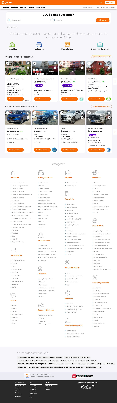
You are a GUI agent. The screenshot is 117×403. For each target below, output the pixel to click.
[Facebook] (81, 386)
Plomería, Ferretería (100, 257)
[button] (28, 67)
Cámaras (70, 210)
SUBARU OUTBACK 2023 (93, 367)
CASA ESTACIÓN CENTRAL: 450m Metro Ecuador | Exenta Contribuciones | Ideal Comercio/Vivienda (50, 367)
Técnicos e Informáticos (47, 288)
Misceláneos (98, 237)
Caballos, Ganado (100, 186)
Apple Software (72, 207)
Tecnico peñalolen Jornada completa (77, 357)
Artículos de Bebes (18, 260)
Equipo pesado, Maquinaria (48, 206)
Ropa (14, 323)
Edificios (15, 230)
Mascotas (96, 178)
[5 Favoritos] (62, 63)
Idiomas (42, 282)
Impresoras (70, 222)
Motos (41, 186)
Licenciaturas (43, 285)
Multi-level (97, 291)
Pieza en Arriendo (18, 227)
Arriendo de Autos (45, 192)
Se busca (15, 278)
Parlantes (70, 231)
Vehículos (14, 7)
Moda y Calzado (17, 314)
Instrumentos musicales (75, 276)
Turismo (96, 326)
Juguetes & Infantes (46, 310)
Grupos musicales (73, 282)
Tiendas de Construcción (102, 269)
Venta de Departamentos (20, 186)
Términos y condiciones (33, 386)
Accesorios (43, 195)
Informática (70, 216)
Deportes (69, 298)
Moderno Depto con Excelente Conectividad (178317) (83, 364)
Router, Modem (72, 237)
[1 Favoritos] (34, 63)
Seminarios (43, 294)
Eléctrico (97, 251)
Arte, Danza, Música (46, 279)
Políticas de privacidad (33, 390)
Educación (42, 274)
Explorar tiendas (87, 7)
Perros (96, 203)
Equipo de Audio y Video (75, 219)
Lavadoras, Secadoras (74, 249)
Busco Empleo (71, 186)
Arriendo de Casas (18, 203)
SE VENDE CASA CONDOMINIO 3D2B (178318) (32, 364)
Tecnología (69, 199)
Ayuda (17, 388)
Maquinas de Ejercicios (74, 309)
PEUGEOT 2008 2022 (56, 364)
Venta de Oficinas (18, 192)
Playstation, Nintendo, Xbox (76, 234)
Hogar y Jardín (16, 255)
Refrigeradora (71, 251)
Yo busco (42, 260)
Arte (68, 273)
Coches (42, 318)
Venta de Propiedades (19, 183)
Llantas (41, 221)
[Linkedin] (90, 386)
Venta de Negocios (100, 303)
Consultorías (98, 305)
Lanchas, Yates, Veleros (47, 254)
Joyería (14, 308)
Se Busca (42, 224)
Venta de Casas (17, 189)
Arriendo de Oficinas (19, 209)
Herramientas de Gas (101, 246)
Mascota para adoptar (101, 206)
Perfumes (15, 317)
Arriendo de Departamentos (21, 206)
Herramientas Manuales (102, 243)
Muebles (15, 272)
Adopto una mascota (101, 209)
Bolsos (14, 305)
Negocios (15, 239)
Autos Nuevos (44, 189)
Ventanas (15, 284)
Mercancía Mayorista (73, 325)
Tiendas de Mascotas (101, 195)
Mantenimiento (99, 266)
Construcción (97, 226)
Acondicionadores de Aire (75, 246)
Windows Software (73, 243)
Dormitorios (16, 275)
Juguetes (42, 321)
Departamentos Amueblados (22, 218)
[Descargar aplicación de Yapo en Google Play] (89, 376)
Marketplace (40, 7)
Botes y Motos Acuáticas (47, 251)
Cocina (14, 263)
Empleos (68, 178)
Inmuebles (5, 7)
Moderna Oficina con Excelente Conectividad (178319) (78, 361)
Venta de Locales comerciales (22, 195)
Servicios (97, 260)
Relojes (14, 320)
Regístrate (18, 396)
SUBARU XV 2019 (109, 364)
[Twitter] (87, 386)
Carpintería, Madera (100, 231)
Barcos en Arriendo (45, 249)
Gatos (96, 189)
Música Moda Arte (72, 268)
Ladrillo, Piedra (99, 254)
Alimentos (97, 183)
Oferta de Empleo (73, 183)
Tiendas (47, 389)
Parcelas (15, 233)
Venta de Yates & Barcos (47, 257)
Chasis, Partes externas (47, 203)
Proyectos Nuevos (18, 242)
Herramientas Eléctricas (102, 240)
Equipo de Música (45, 209)
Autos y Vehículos (45, 178)
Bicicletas (70, 303)
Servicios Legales (99, 323)
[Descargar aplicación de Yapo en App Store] (80, 376)
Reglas (31, 397)
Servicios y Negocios (100, 283)
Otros (14, 287)
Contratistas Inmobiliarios (102, 234)
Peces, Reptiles (99, 201)
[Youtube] (93, 386)
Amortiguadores (44, 198)
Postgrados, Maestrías (46, 291)
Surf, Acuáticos (72, 312)
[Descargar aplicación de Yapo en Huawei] (74, 376)
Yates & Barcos (44, 240)
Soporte (17, 390)
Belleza (13, 300)
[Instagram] (84, 386)
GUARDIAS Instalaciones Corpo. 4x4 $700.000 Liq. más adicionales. (40, 357)
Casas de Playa (17, 221)
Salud (96, 320)
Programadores (99, 311)
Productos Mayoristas (101, 294)
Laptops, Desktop (73, 225)
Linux (68, 228)
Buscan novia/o (99, 198)
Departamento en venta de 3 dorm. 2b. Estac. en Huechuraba (38, 361)
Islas (13, 236)
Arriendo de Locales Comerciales (23, 212)
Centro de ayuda (110, 7)
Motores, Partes (44, 215)
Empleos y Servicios (27, 7)
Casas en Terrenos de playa (21, 224)
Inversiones (97, 288)
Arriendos (15, 201)
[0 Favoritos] (7, 63)
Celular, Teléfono (72, 213)
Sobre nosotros (19, 385)
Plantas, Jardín (17, 269)
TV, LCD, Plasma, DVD (74, 240)
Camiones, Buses (45, 201)
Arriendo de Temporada (20, 215)
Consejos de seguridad (99, 7)
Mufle (41, 212)
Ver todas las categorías (48, 386)
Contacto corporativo (18, 393)
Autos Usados (44, 183)
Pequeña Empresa (100, 297)
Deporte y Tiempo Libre (75, 306)
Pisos (14, 266)
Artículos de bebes (45, 315)
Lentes (14, 311)
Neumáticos (43, 218)
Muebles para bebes (46, 324)
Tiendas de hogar (18, 281)
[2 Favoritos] (89, 63)
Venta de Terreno (18, 198)
